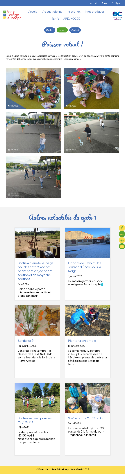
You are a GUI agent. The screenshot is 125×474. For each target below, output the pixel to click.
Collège (116, 3)
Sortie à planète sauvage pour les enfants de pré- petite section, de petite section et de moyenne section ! (36, 271)
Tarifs (55, 18)
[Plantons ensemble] (87, 320)
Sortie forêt (26, 340)
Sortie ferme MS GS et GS (86, 418)
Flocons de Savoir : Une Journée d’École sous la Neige (84, 267)
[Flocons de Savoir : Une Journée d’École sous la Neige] (87, 242)
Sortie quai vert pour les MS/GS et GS (35, 420)
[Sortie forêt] (37, 320)
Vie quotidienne (52, 11)
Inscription (73, 11)
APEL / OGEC (72, 18)
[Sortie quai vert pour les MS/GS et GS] (37, 397)
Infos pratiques (94, 11)
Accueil (93, 3)
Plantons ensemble (82, 340)
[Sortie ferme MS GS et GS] (87, 397)
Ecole (104, 3)
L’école (32, 11)
